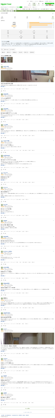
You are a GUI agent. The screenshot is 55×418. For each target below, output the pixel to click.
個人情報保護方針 (8, 415)
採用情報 (20, 415)
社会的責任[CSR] (15, 415)
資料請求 (27, 415)
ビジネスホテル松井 (4, 13)
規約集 (24, 415)
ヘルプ (28, 1)
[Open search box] (2, 49)
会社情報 (2, 415)
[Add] (52, 13)
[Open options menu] (53, 66)
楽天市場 (47, 1)
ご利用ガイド (32, 1)
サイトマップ (37, 1)
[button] (4, 60)
